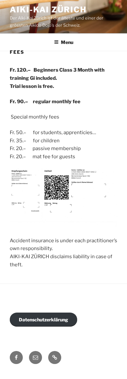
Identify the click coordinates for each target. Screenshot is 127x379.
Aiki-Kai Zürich (48, 9)
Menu (67, 42)
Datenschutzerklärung (43, 319)
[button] (54, 357)
